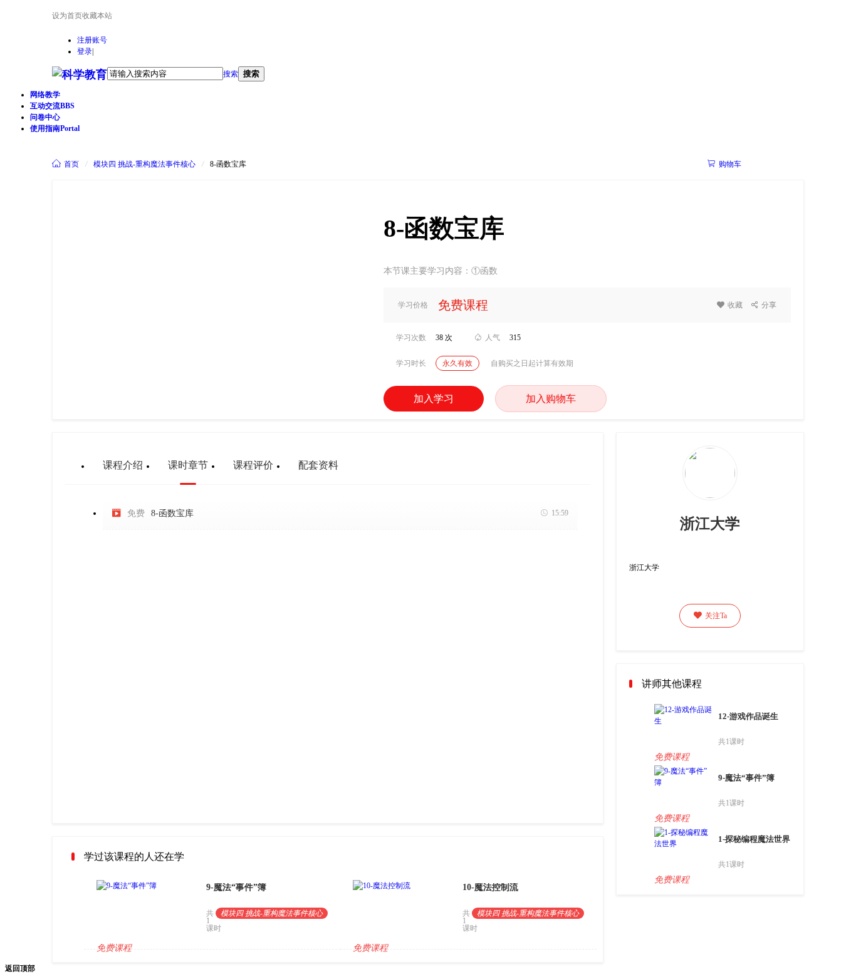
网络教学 (45, 94)
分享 (763, 305)
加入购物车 (551, 398)
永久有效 (457, 363)
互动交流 (52, 105)
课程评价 (253, 465)
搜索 (230, 74)
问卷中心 (45, 117)
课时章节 (188, 465)
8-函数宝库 (172, 513)
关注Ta (710, 615)
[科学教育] (79, 74)
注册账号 (92, 40)
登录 (84, 51)
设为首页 (67, 15)
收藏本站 (97, 15)
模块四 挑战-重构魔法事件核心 (144, 164)
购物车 (724, 164)
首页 (65, 164)
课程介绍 (123, 465)
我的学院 (778, 163)
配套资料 (318, 465)
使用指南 (55, 128)
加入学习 (434, 398)
